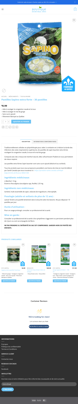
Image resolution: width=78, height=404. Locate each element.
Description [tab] (26, 141)
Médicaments (13, 96)
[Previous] (1, 264)
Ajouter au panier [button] (9, 281)
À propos (4, 344)
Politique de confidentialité (11, 347)
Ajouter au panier (21, 122)
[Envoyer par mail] (13, 127)
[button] (75, 2)
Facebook (4, 369)
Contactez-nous (7, 359)
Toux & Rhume (25, 96)
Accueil (4, 96)
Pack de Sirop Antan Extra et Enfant (36, 271)
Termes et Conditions (9, 349)
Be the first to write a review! (39, 326)
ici (56, 2)
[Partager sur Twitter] (10, 127)
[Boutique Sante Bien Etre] (39, 9)
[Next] (76, 264)
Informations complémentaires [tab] (45, 141)
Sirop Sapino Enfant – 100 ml (61, 271)
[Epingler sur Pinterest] (16, 127)
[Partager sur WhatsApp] (3, 127)
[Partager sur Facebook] (6, 127)
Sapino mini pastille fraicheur (10, 270)
